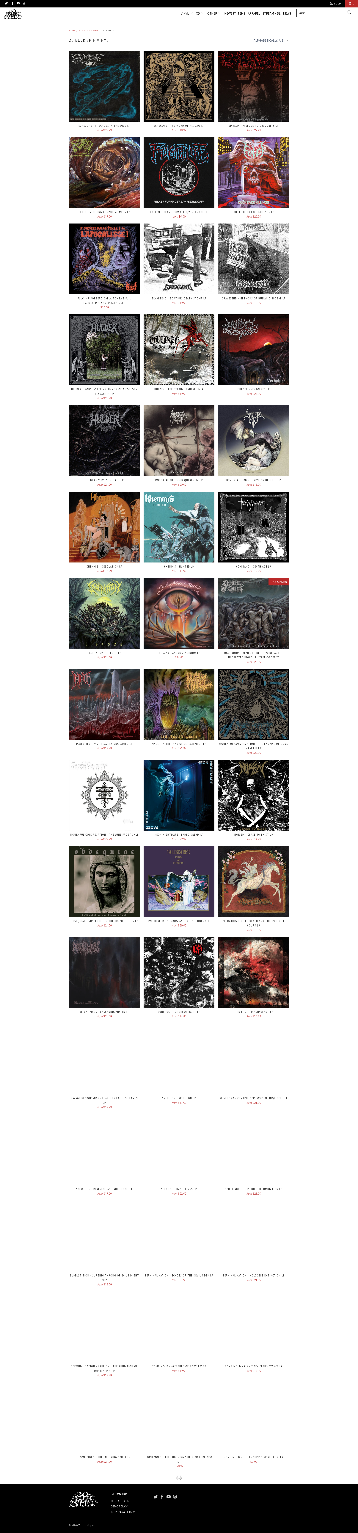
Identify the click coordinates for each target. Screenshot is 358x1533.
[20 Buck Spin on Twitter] (6, 3)
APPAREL (254, 13)
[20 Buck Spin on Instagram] (23, 3)
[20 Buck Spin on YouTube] (18, 3)
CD (198, 13)
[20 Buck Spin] (30, 14)
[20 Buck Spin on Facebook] (12, 3)
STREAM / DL (271, 13)
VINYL (185, 13)
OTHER (212, 13)
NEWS (287, 13)
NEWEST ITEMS (234, 13)
